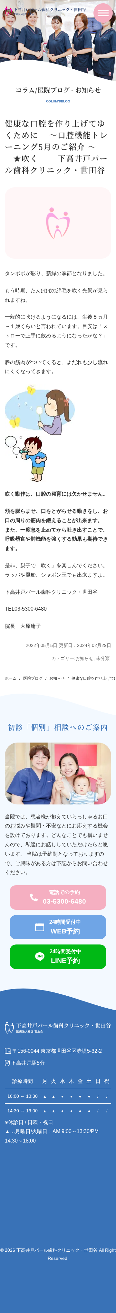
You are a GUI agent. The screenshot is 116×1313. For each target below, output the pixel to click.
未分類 (103, 658)
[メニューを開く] (103, 13)
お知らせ (84, 658)
